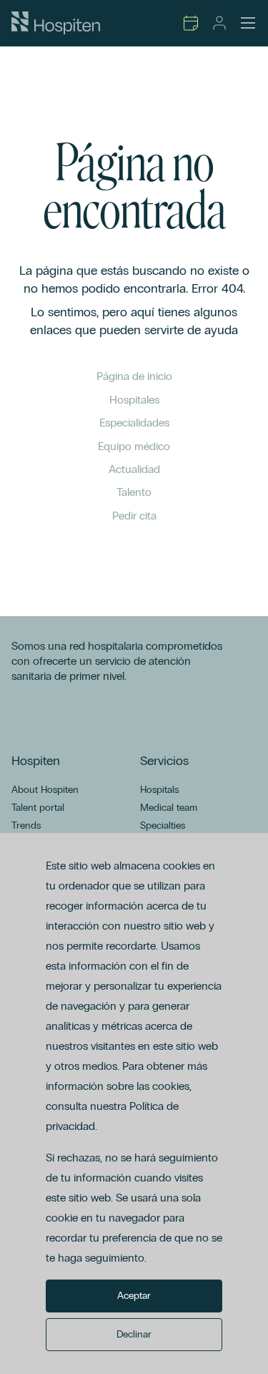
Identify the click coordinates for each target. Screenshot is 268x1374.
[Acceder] (219, 23)
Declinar (134, 1334)
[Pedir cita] (190, 23)
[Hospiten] (55, 22)
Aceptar (134, 1296)
